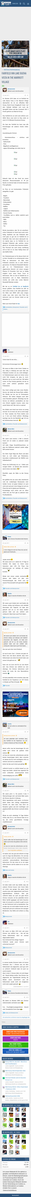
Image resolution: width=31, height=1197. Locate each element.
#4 (27, 543)
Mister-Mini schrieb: (9, 546)
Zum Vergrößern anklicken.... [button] (15, 850)
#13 (27, 997)
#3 (27, 435)
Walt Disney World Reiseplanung (13, 1075)
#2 (27, 356)
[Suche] (24, 3)
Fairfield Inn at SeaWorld (20, 286)
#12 (27, 959)
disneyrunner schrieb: (9, 735)
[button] (28, 4)
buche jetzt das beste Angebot (15, 1051)
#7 (27, 731)
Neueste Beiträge (8, 1059)
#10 (27, 881)
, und (16, 424)
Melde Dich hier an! (15, 56)
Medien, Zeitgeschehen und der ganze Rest (16, 1100)
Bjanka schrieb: (8, 632)
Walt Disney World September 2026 (15, 1071)
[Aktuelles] (20, 3)
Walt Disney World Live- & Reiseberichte (15, 1084)
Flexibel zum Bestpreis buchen (15, 1033)
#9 (27, 833)
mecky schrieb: (8, 836)
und (12, 588)
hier (19, 303)
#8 (27, 790)
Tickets (15, 1039)
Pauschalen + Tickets (15, 1045)
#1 (27, 95)
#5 (27, 600)
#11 (27, 928)
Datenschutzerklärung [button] (9, 1190)
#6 (27, 629)
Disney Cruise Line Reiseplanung (13, 1068)
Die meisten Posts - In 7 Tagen (11, 1105)
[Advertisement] (15, 23)
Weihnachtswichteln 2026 (12, 1096)
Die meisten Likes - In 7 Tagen (11, 1132)
